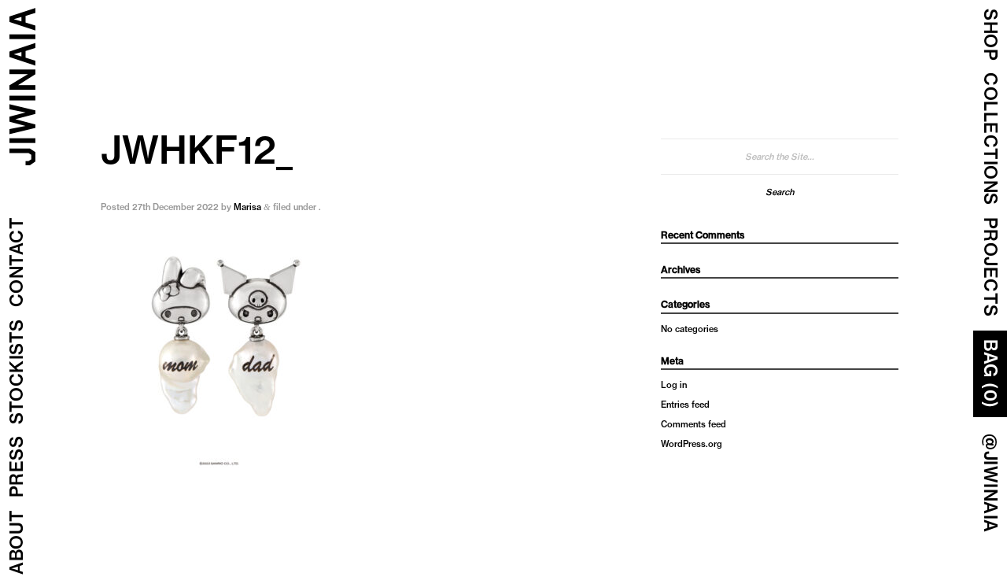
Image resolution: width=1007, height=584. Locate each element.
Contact (17, 262)
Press (17, 467)
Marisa (247, 207)
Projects (990, 267)
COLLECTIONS (990, 138)
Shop (990, 35)
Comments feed (693, 424)
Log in (674, 384)
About (17, 542)
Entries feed (685, 404)
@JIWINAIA (990, 483)
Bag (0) (990, 373)
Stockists (17, 372)
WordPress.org (691, 443)
